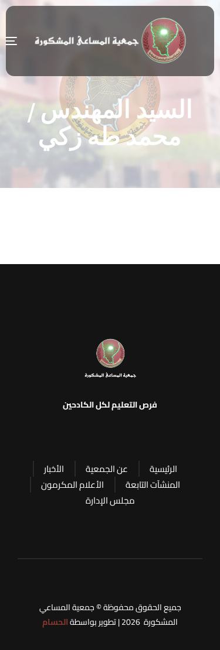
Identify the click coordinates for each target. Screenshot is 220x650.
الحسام (55, 622)
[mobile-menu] (17, 41)
